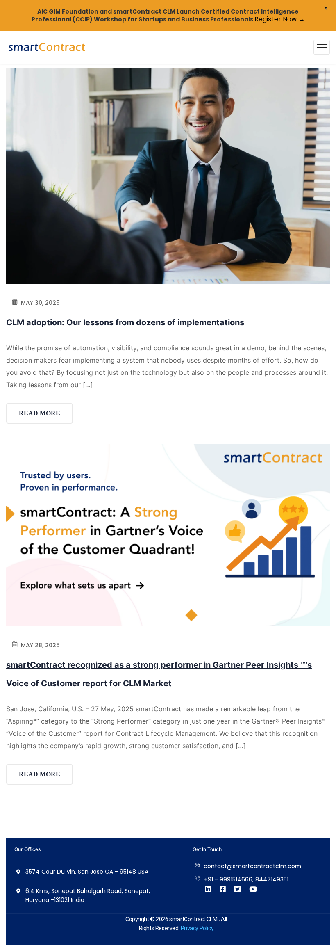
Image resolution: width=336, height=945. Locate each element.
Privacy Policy (197, 928)
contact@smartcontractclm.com (252, 866)
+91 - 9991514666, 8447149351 (246, 879)
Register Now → (279, 19)
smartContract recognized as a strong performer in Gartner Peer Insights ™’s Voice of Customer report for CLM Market (159, 674)
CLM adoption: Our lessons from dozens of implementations (125, 322)
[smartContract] (47, 47)
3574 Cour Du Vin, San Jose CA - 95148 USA (86, 871)
